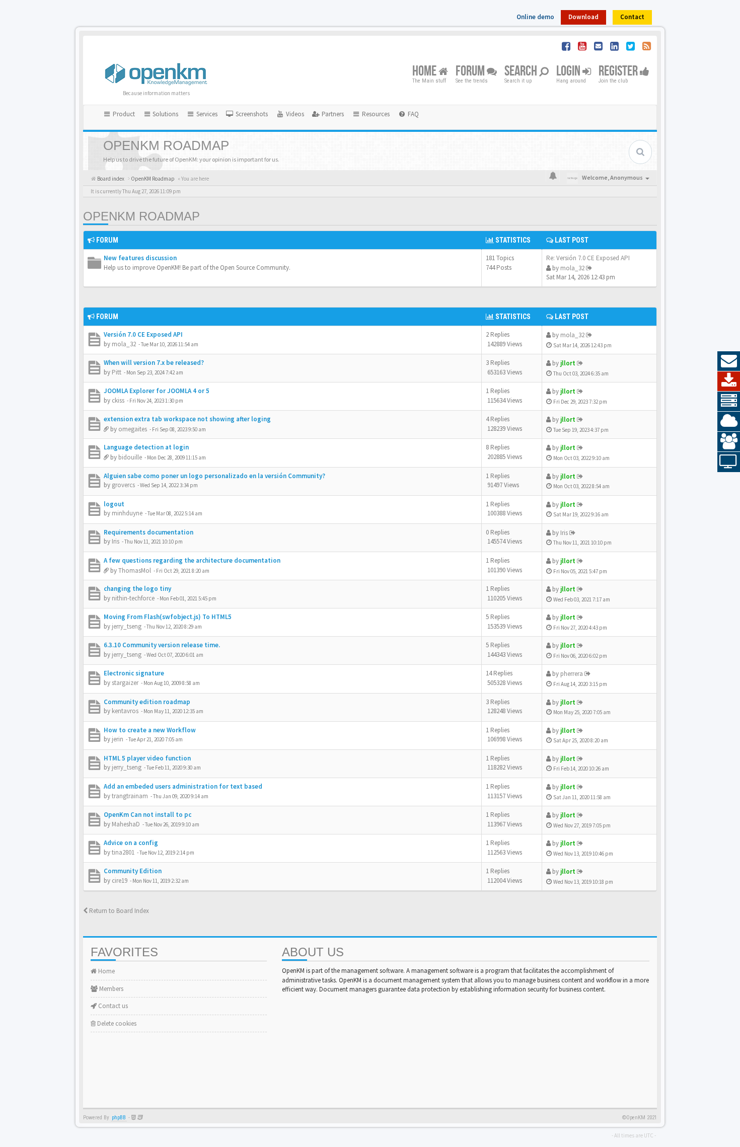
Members (110, 988)
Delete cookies (116, 1023)
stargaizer (125, 682)
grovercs (123, 485)
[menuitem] (246, 114)
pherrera (571, 673)
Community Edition (133, 871)
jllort (567, 363)
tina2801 (123, 852)
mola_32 (572, 268)
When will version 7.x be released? (154, 362)
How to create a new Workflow (150, 730)
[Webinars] (728, 462)
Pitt (116, 372)
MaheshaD (126, 824)
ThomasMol (134, 570)
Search (521, 71)
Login (569, 71)
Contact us (112, 1006)
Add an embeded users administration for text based (183, 786)
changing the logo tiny (137, 588)
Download (583, 17)
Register (619, 71)
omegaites (132, 429)
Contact (632, 17)
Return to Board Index (118, 910)
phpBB (119, 1117)
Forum (471, 71)
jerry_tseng (126, 626)
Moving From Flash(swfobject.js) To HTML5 (168, 617)
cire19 (119, 880)
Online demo (535, 17)
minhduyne (127, 513)
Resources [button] (375, 114)
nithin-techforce (133, 598)
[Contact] (728, 361)
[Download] (728, 381)
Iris (115, 541)
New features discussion (140, 258)
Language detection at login (146, 447)
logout (114, 504)
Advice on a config (131, 842)
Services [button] (206, 114)
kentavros (125, 711)
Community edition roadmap (147, 702)
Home (425, 71)
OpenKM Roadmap (141, 216)
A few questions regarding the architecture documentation (192, 560)
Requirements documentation (148, 532)
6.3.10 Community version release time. (162, 645)
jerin (117, 739)
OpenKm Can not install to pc (147, 814)
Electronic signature (134, 673)
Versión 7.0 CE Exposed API (143, 334)
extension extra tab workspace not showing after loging (187, 419)
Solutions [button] (164, 114)
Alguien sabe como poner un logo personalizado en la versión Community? (214, 476)
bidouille (130, 457)
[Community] (728, 442)
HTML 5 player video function (147, 758)
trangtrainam (130, 796)
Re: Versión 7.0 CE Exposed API (588, 258)
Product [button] (123, 114)
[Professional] (728, 402)
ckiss (118, 400)
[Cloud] (728, 422)
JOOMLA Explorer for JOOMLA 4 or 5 (156, 391)
